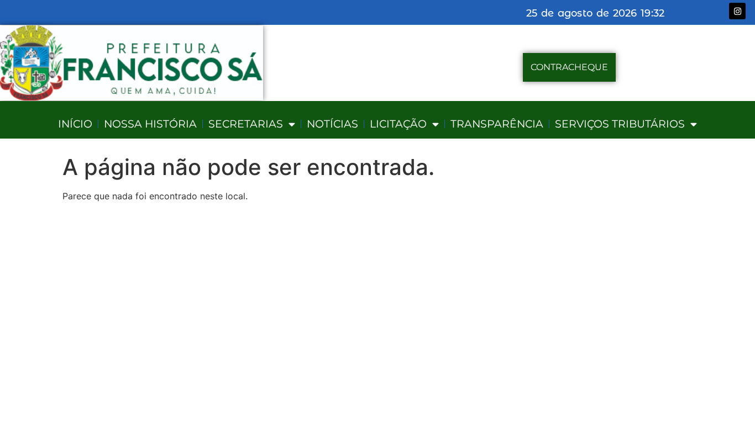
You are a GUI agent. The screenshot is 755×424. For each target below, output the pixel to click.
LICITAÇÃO (398, 124)
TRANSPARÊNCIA (496, 124)
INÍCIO (75, 124)
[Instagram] (737, 11)
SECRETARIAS (245, 124)
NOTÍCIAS (332, 124)
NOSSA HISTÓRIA (150, 124)
